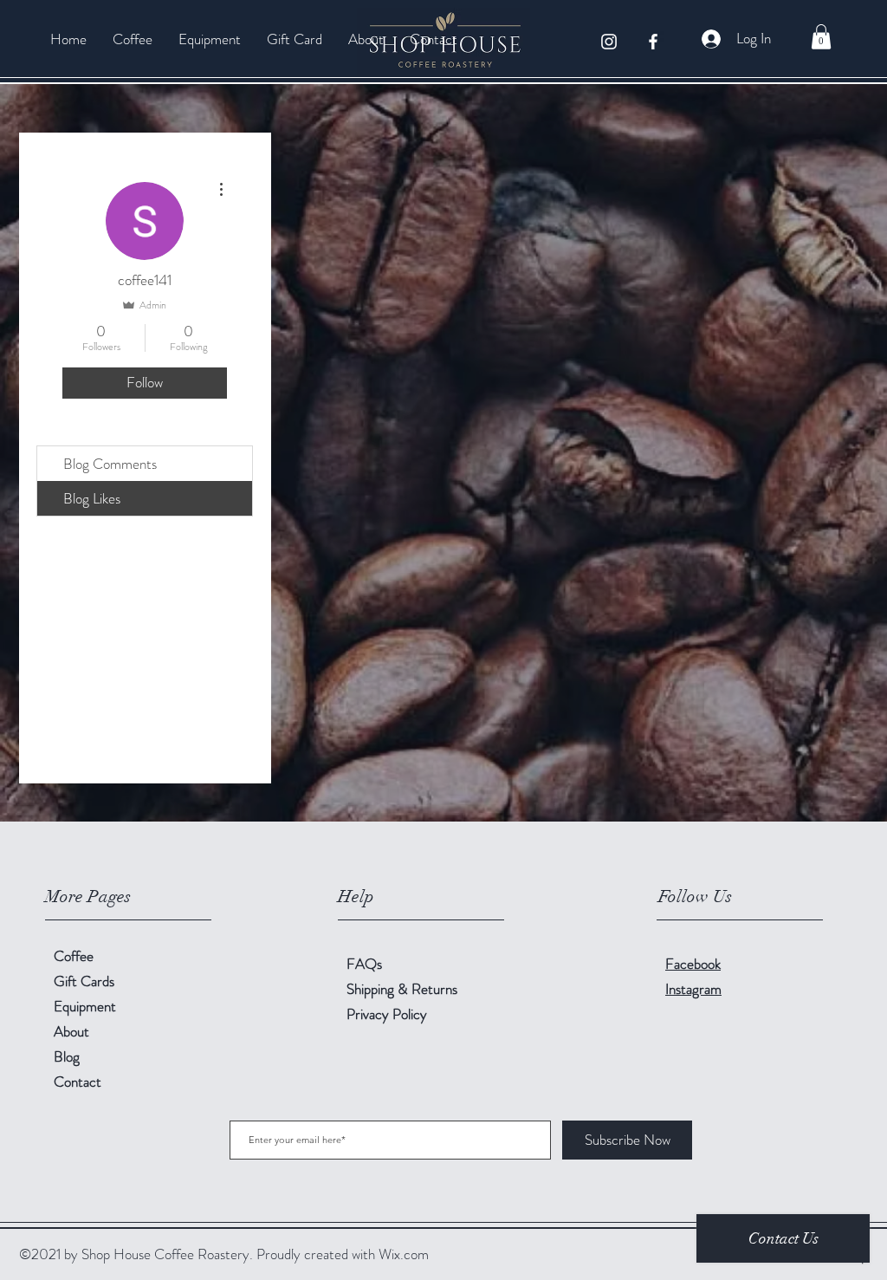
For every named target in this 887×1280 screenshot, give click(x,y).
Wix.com (404, 1254)
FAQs (364, 963)
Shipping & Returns (403, 988)
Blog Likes (91, 498)
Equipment (85, 1006)
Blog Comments (110, 463)
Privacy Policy (386, 1014)
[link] (821, 36)
